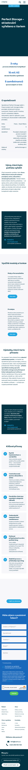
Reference (4, 725)
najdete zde (9, 680)
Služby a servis (14, 6)
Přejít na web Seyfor (10, 765)
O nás (16, 723)
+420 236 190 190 (15, 745)
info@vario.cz (15, 742)
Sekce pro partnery (19, 729)
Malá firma (4, 709)
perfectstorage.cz (20, 147)
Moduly (3, 723)
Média (3, 731)
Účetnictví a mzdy (19, 714)
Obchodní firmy (19, 712)
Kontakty (17, 725)
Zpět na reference (14, 601)
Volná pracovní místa (10, 760)
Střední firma (5, 712)
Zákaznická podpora (20, 727)
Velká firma (4, 714)
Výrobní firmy (18, 716)
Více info (12, 296)
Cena (3, 727)
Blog (3, 729)
